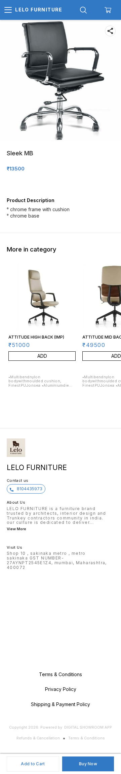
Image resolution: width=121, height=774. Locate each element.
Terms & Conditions (86, 738)
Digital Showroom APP (88, 727)
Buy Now (88, 763)
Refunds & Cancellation (38, 738)
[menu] (8, 10)
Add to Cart (33, 763)
